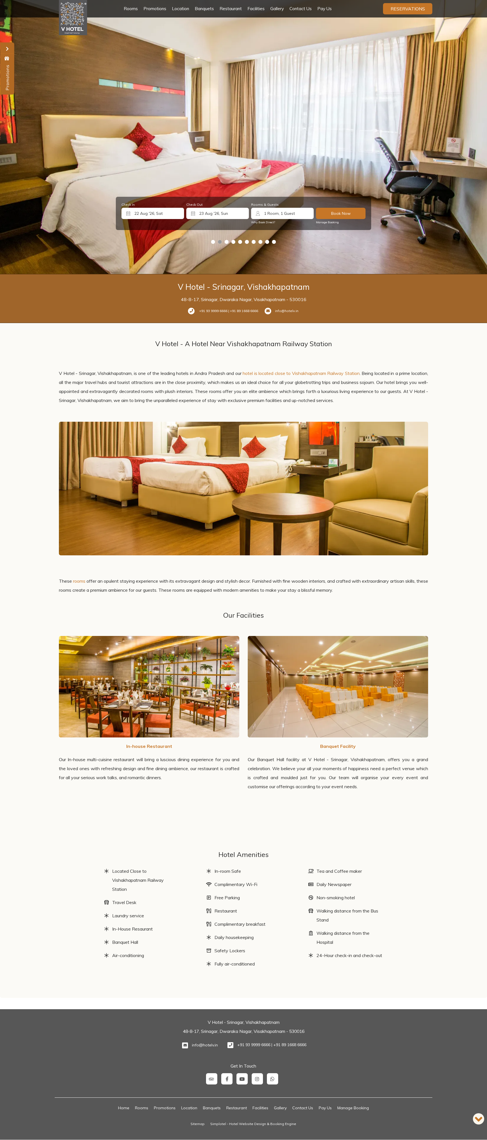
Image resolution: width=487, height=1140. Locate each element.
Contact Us (300, 8)
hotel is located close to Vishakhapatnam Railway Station (301, 373)
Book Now (341, 213)
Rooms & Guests (265, 204)
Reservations (408, 9)
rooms (79, 581)
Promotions (154, 8)
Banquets (204, 8)
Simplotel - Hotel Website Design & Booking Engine (253, 1124)
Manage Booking (327, 222)
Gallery (277, 8)
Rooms (131, 8)
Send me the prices (450, 522)
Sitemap (198, 1124)
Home (123, 1107)
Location (180, 8)
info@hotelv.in (205, 1045)
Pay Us (324, 8)
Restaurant (231, 8)
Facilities (256, 8)
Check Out (194, 204)
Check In (128, 204)
